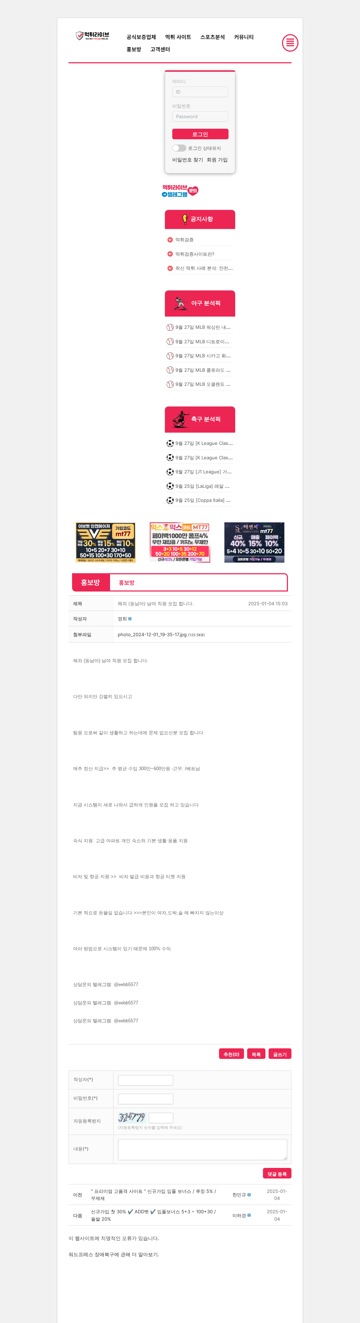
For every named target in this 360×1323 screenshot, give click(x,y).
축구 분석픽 (206, 419)
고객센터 (160, 49)
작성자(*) (83, 1079)
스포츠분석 (212, 36)
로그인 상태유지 (204, 148)
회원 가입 (217, 159)
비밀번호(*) (85, 1098)
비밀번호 (181, 106)
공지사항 (202, 218)
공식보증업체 (141, 36)
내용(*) (81, 1148)
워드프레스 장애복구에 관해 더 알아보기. (114, 1254)
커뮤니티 (244, 36)
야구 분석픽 (206, 303)
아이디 (179, 81)
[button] (122, 618)
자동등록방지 (87, 1121)
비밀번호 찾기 (187, 159)
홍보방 (134, 49)
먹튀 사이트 (178, 36)
